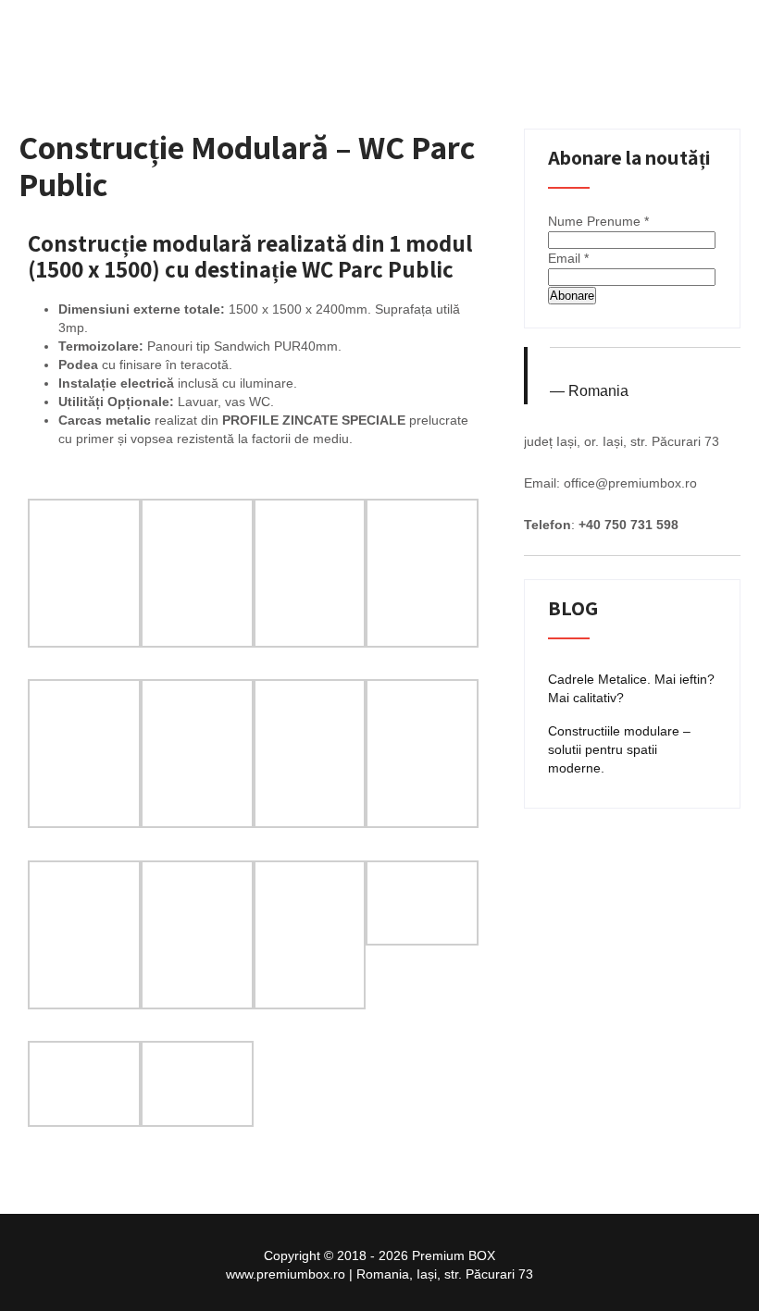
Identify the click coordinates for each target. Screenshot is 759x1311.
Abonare (572, 296)
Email (568, 258)
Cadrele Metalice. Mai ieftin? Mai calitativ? (631, 688)
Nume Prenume (598, 221)
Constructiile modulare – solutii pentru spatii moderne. (619, 749)
